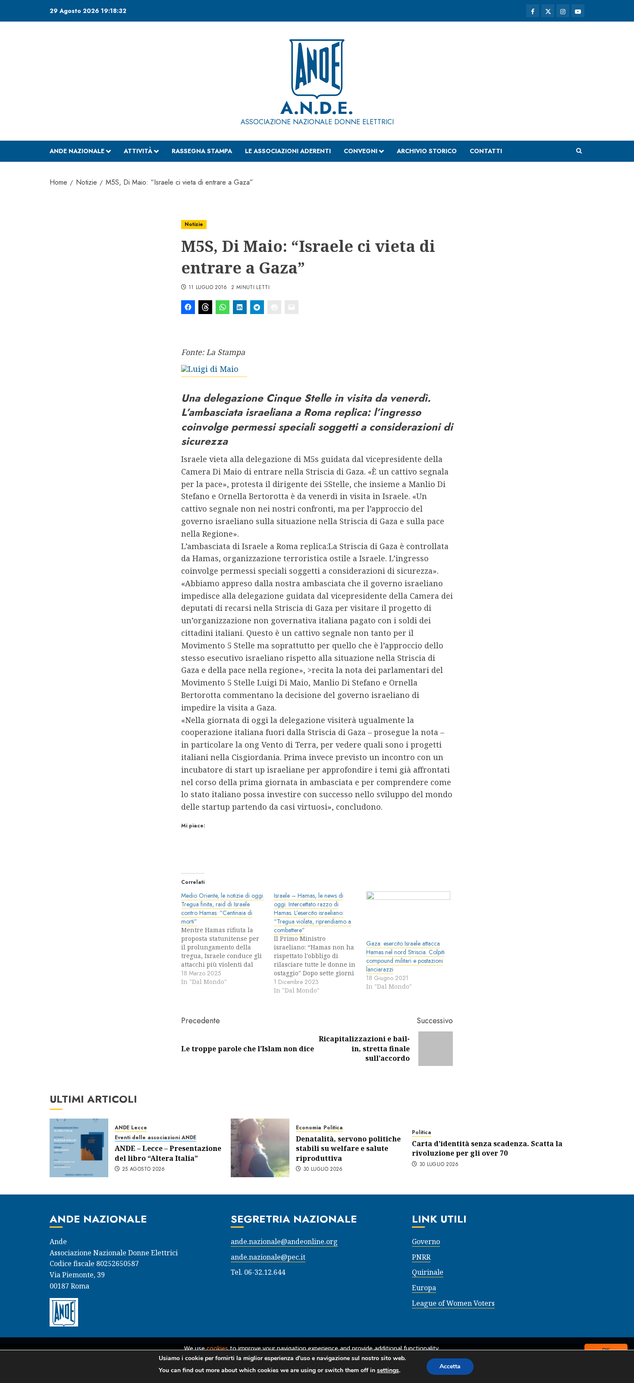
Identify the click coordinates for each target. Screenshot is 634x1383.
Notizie (194, 224)
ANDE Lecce (131, 1128)
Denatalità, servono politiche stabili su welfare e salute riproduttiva (348, 1148)
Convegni (360, 151)
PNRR (421, 1257)
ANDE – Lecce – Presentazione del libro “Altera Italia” (168, 1153)
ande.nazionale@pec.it (268, 1257)
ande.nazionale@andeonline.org (284, 1241)
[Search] (579, 151)
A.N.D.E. (317, 107)
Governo (426, 1241)
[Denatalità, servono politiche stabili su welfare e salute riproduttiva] (260, 1148)
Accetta (450, 1366)
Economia (308, 1128)
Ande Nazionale (77, 151)
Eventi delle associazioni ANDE (155, 1137)
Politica (333, 1128)
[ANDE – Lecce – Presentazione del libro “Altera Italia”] (79, 1148)
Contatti (486, 151)
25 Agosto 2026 (143, 1169)
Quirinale (427, 1272)
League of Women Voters (453, 1303)
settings (388, 1370)
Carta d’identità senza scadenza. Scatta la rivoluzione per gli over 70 (487, 1148)
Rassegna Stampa (202, 151)
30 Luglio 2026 (323, 1169)
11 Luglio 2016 (207, 287)
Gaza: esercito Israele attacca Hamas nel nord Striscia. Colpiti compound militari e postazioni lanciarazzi (405, 956)
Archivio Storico (427, 151)
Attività (138, 151)
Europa (424, 1287)
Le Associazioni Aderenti (288, 151)
